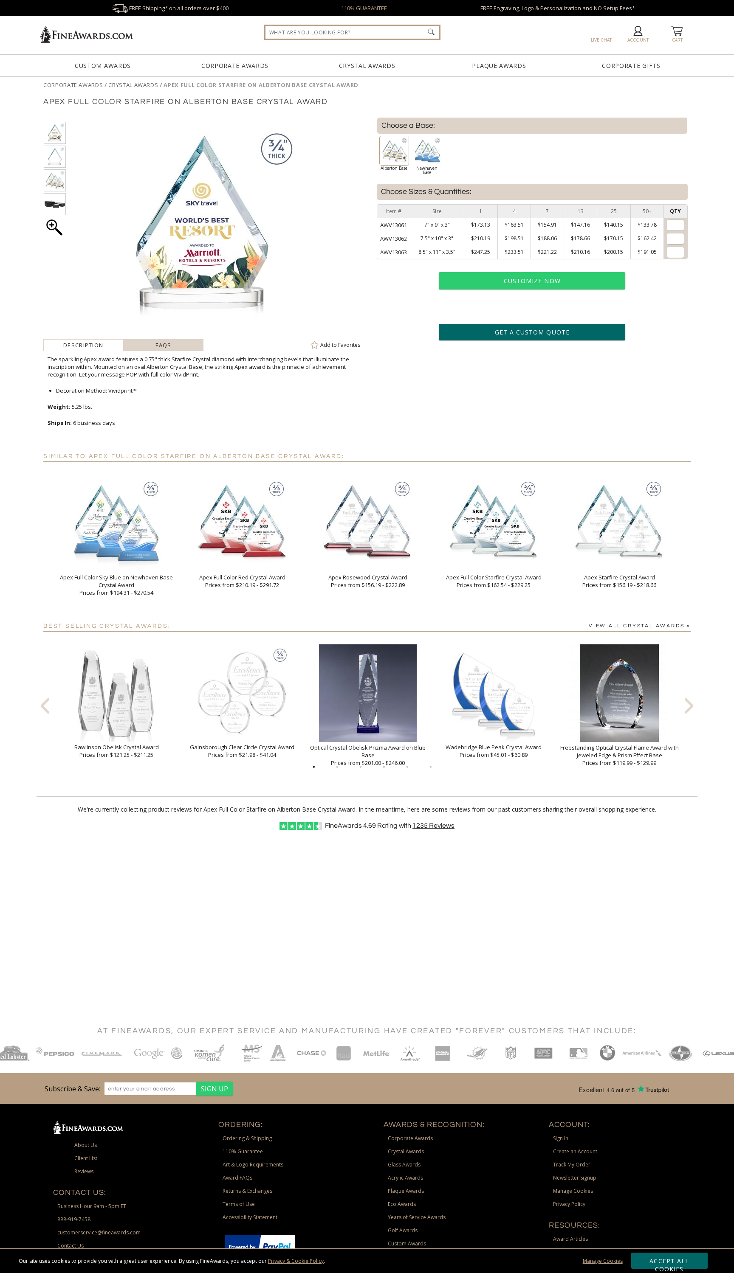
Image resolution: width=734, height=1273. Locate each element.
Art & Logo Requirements (253, 1164)
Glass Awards (404, 1164)
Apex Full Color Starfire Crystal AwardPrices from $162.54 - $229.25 (494, 581)
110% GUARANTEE (364, 8)
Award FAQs (237, 1177)
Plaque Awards (499, 66)
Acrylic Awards (405, 1177)
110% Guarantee (243, 1151)
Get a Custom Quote (532, 332)
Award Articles (570, 1238)
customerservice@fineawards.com (99, 1232)
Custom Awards (103, 66)
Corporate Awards (234, 66)
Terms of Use (239, 1204)
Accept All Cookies (669, 1263)
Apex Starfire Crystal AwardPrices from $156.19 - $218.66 (619, 581)
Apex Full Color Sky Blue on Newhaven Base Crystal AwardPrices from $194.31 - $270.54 (116, 584)
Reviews (433, 825)
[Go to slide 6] (430, 767)
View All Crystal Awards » (640, 626)
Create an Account (575, 1151)
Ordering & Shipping (247, 1138)
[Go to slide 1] (314, 767)
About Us (85, 1145)
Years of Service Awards (417, 1217)
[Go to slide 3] (360, 767)
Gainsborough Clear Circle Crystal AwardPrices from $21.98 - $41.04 (242, 751)
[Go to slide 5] (407, 767)
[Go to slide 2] (337, 767)
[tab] (83, 345)
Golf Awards (403, 1230)
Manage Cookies (603, 1261)
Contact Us (70, 1245)
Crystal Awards (367, 66)
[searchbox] (352, 32)
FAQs (163, 345)
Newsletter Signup (574, 1177)
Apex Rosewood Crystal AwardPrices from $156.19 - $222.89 (367, 581)
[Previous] (45, 705)
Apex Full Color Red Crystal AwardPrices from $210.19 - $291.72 (242, 581)
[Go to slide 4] (384, 767)
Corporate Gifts (631, 66)
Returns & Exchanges (247, 1190)
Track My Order (571, 1164)
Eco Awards (402, 1204)
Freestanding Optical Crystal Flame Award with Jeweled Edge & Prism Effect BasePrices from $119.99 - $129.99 (619, 755)
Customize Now (532, 281)
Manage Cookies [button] (573, 1190)
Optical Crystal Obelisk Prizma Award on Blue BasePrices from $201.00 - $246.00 (368, 755)
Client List (85, 1158)
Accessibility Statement (250, 1217)
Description (83, 345)
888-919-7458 (73, 1219)
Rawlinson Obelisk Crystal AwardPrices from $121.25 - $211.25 (116, 751)
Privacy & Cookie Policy (296, 1261)
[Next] (689, 705)
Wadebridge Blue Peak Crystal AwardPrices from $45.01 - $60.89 (494, 751)
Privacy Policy (569, 1204)
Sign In (560, 1138)
